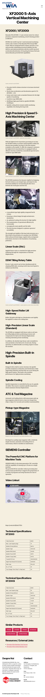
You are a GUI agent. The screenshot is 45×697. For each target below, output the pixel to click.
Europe (25, 644)
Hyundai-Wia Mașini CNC (12, 693)
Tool (22, 644)
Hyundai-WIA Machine (14, 644)
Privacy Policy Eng (25, 693)
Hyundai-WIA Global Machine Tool (17, 646)
